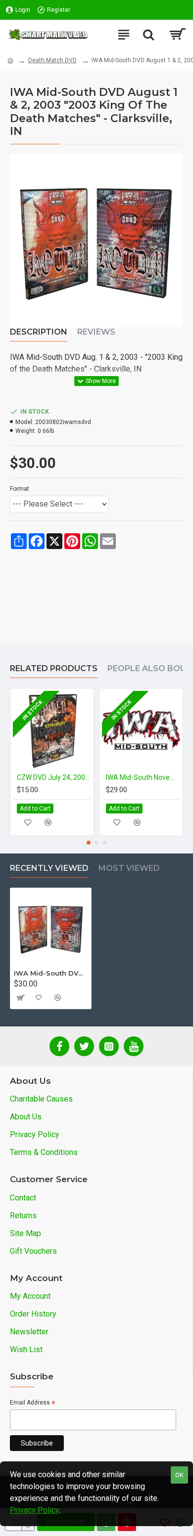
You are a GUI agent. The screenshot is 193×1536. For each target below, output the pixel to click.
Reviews (96, 332)
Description (38, 332)
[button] (89, 843)
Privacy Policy (34, 1510)
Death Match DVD (52, 60)
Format (19, 488)
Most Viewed (129, 868)
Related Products (53, 668)
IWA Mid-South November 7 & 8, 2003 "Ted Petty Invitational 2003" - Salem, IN (143, 777)
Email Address (32, 1403)
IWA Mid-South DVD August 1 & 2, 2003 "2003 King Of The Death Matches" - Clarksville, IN (51, 973)
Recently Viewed (49, 868)
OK (179, 1475)
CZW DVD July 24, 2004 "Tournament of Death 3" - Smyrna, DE (54, 777)
